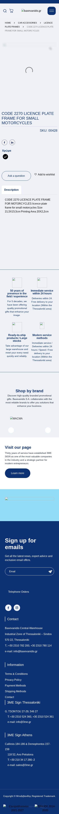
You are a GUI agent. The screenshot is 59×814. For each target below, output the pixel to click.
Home (8, 23)
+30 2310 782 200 (18, 645)
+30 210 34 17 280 (21, 759)
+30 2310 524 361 (43, 716)
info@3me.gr (23, 722)
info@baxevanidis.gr (25, 651)
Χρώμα (6, 150)
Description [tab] (11, 189)
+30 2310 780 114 (41, 645)
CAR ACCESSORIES (27, 23)
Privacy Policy (13, 679)
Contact (9, 697)
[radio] (5, 157)
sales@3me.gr (24, 765)
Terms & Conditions (16, 673)
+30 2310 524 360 (20, 716)
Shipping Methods (15, 691)
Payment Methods (15, 685)
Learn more (17, 473)
